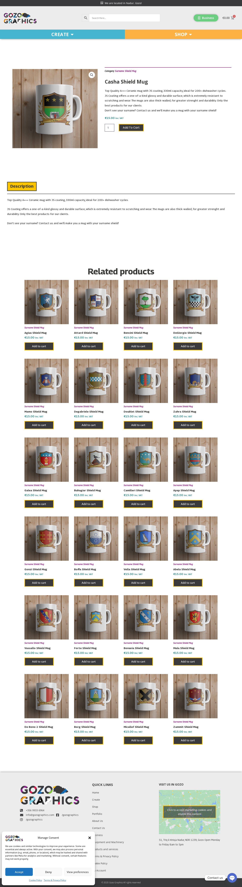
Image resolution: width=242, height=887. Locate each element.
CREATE (60, 34)
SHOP (181, 34)
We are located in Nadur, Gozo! (122, 3)
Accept (19, 872)
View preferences (78, 872)
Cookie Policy (35, 880)
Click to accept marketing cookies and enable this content (189, 812)
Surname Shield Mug (125, 71)
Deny (48, 872)
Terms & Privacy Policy (55, 880)
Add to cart (131, 128)
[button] (89, 838)
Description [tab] (21, 186)
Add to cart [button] (39, 346)
